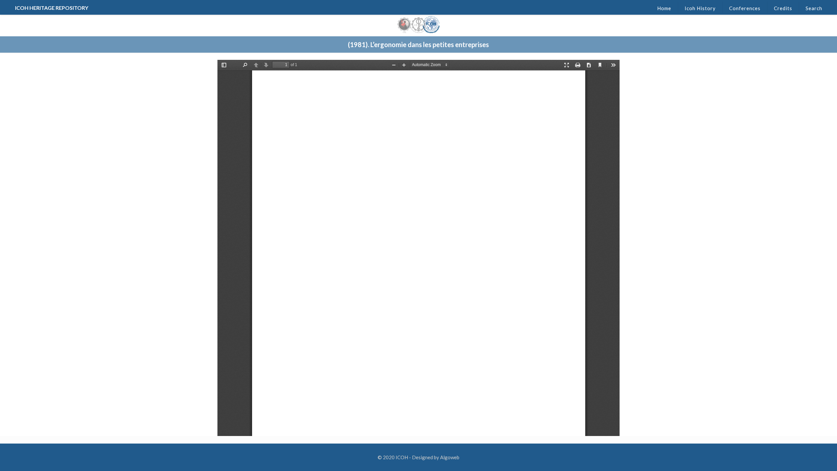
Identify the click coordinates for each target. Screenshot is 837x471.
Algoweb (449, 457)
